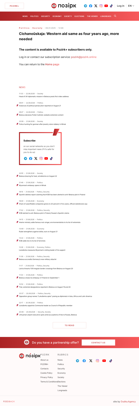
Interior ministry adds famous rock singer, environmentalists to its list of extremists (49, 222)
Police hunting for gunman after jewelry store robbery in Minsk (42, 124)
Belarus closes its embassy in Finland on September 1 (39, 278)
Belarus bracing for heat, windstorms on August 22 (38, 176)
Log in (120, 5)
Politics (34, 16)
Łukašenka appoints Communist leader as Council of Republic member (45, 305)
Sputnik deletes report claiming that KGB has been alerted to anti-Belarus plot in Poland (52, 195)
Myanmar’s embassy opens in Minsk (32, 185)
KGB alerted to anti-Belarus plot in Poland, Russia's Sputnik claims (44, 213)
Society (68, 16)
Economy (57, 16)
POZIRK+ (44, 364)
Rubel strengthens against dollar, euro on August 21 (38, 232)
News (25, 16)
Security (45, 16)
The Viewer (92, 16)
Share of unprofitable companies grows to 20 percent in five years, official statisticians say (53, 204)
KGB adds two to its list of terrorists (32, 241)
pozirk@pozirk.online (84, 57)
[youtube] (106, 6)
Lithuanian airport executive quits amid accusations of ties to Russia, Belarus (48, 315)
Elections (79, 16)
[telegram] (85, 6)
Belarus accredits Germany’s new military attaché (37, 259)
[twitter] (96, 6)
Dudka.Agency (128, 401)
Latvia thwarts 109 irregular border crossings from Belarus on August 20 (46, 268)
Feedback (9, 401)
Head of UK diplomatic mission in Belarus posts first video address (44, 96)
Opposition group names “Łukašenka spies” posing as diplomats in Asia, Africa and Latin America (55, 296)
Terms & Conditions (49, 381)
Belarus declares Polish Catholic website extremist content (41, 115)
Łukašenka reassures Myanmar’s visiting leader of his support (42, 250)
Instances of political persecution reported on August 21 (40, 106)
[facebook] (91, 6)
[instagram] (101, 6)
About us (44, 360)
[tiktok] (111, 6)
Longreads (105, 16)
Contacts (44, 368)
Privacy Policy (46, 377)
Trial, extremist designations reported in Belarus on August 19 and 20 (45, 287)
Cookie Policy (46, 373)
